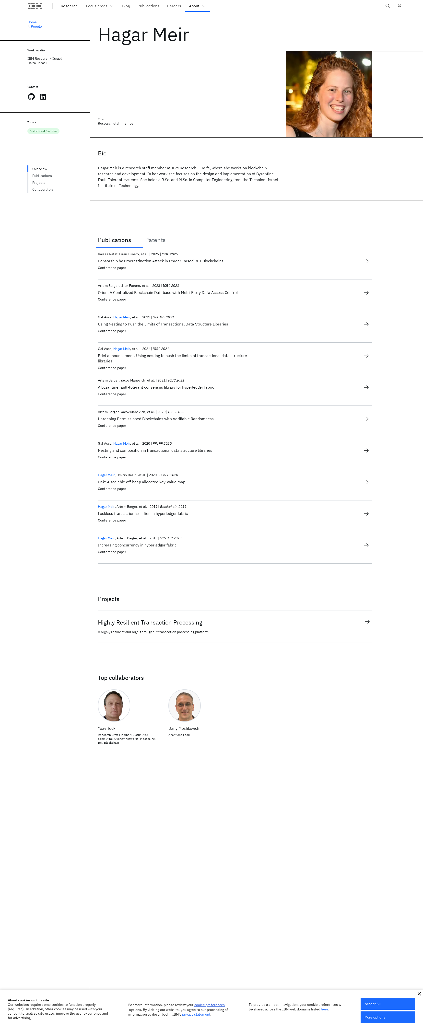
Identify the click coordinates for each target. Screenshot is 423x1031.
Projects (38, 182)
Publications (42, 176)
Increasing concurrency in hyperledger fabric (137, 545)
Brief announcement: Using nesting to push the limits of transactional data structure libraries (172, 358)
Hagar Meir (121, 317)
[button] (419, 994)
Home (32, 22)
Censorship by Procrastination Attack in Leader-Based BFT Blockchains (160, 260)
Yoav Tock (106, 728)
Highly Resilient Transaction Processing (150, 622)
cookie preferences (209, 1005)
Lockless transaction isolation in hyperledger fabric (143, 513)
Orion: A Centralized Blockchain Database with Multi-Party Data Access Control (168, 292)
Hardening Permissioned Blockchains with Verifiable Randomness (156, 418)
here (324, 1009)
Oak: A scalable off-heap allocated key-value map (141, 481)
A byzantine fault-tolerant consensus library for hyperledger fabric (156, 387)
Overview (39, 169)
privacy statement (196, 1014)
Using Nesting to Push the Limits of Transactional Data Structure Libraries (163, 324)
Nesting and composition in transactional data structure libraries (155, 450)
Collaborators (43, 189)
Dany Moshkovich (183, 728)
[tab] (119, 240)
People (36, 26)
